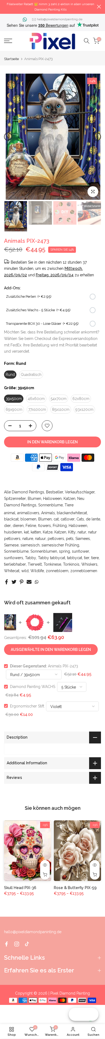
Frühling (60, 525)
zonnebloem (57, 571)
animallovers (28, 513)
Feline (31, 525)
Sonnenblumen (43, 551)
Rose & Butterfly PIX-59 (75, 888)
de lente (93, 519)
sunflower (80, 551)
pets (70, 538)
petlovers (56, 538)
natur (82, 532)
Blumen (34, 498)
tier (86, 558)
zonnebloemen (83, 571)
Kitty (72, 532)
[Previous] (8, 137)
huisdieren (13, 532)
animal (9, 513)
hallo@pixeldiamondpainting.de (59, 19)
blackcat (11, 519)
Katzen (69, 498)
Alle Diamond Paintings (24, 492)
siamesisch (30, 545)
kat (26, 532)
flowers (44, 525)
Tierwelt (35, 564)
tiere (95, 558)
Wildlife (37, 571)
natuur (40, 538)
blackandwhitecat (72, 513)
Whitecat (11, 571)
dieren (18, 525)
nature (27, 538)
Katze (47, 532)
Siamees (82, 538)
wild (25, 571)
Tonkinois (71, 564)
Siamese (11, 545)
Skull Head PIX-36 (20, 888)
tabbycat (74, 558)
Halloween (52, 498)
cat (56, 519)
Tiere (69, 505)
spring (64, 551)
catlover (68, 519)
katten (36, 532)
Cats (80, 519)
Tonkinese (52, 564)
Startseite (11, 59)
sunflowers (13, 558)
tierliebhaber (15, 564)
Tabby (30, 558)
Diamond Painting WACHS (32, 686)
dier (7, 525)
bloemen (28, 519)
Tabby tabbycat (51, 558)
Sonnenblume (50, 505)
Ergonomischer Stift (27, 706)
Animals (48, 513)
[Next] (97, 137)
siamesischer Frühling (60, 545)
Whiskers (89, 564)
